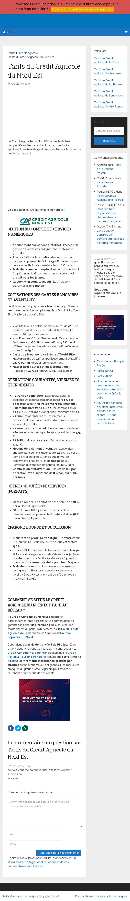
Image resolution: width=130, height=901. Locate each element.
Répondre (13, 778)
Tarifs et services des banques (20, 896)
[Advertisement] (44, 114)
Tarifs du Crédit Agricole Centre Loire (107, 71)
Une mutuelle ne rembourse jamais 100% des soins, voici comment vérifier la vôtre (110, 389)
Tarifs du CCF (105, 370)
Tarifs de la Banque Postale (109, 169)
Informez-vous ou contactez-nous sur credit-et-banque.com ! (82, 9)
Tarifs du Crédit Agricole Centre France (108, 104)
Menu (6, 32)
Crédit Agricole (20, 83)
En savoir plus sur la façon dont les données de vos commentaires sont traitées (42, 862)
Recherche (109, 141)
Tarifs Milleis (104, 376)
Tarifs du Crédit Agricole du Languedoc (109, 93)
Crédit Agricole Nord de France (29, 652)
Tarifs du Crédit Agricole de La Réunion (108, 82)
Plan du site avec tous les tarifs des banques (101, 896)
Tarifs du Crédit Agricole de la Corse (107, 60)
